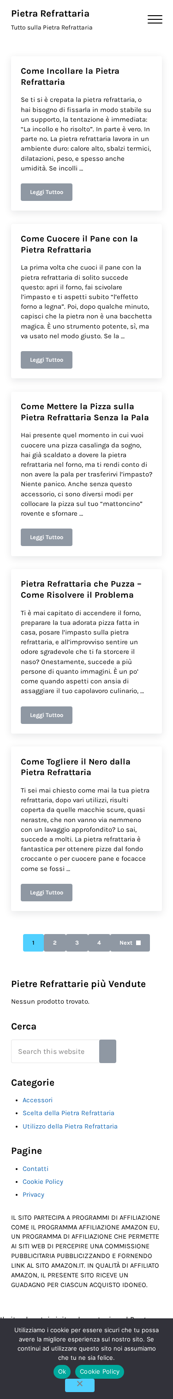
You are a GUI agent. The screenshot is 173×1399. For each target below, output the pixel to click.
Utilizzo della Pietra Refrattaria (70, 1126)
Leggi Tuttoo (51, 193)
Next (125, 942)
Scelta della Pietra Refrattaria (68, 1113)
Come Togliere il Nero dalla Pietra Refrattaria (76, 767)
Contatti (35, 1169)
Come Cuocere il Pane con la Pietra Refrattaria (79, 244)
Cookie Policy (43, 1182)
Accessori (38, 1100)
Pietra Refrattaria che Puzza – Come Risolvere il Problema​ (81, 589)
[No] (80, 1385)
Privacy (33, 1195)
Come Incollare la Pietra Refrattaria (70, 76)
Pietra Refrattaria (50, 13)
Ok (62, 1371)
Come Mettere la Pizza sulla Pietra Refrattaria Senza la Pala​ (85, 412)
